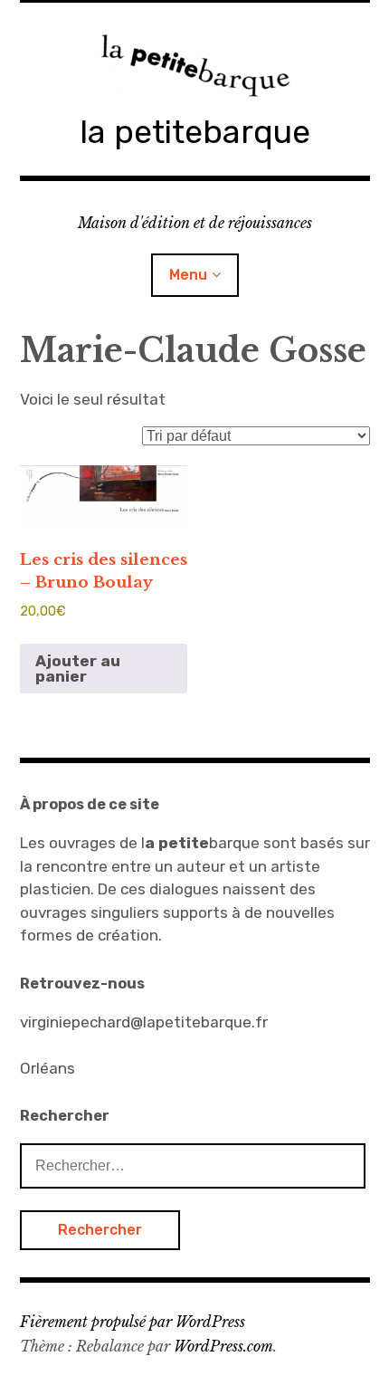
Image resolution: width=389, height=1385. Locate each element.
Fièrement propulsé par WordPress (132, 1322)
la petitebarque (195, 131)
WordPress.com (223, 1346)
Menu (188, 274)
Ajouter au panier (77, 668)
